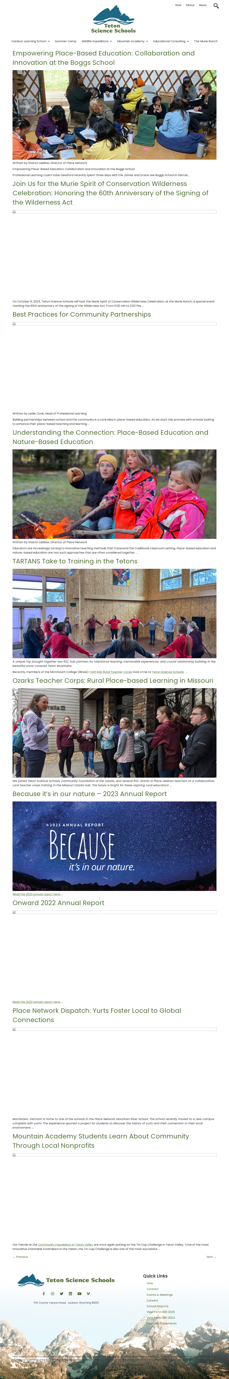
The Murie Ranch (206, 41)
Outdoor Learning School (28, 41)
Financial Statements (162, 1323)
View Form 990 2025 (161, 1312)
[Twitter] (61, 1294)
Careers (152, 1300)
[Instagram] (52, 1294)
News (202, 5)
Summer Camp (65, 41)
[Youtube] (79, 1294)
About (190, 5)
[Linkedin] (70, 1294)
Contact (153, 1289)
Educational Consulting (169, 41)
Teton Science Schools (168, 672)
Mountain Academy (131, 41)
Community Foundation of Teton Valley (65, 1245)
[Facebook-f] (43, 1294)
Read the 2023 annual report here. (37, 894)
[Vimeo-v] (88, 1294)
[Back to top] (114, 1372)
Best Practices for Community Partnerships (82, 314)
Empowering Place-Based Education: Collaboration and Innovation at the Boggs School (104, 58)
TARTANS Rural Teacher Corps (110, 672)
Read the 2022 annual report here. (37, 1002)
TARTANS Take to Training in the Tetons (75, 561)
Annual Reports (157, 1306)
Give (178, 5)
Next (211, 1257)
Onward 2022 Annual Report (58, 902)
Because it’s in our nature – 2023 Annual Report (90, 793)
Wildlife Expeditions (95, 41)
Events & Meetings (160, 1295)
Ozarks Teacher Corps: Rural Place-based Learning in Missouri (113, 680)
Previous (20, 1257)
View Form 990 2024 (161, 1318)
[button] (216, 6)
